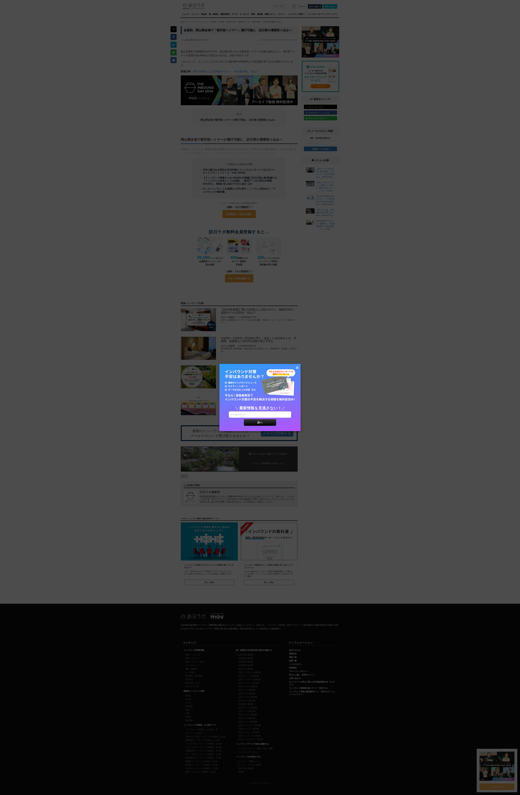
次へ (260, 422)
